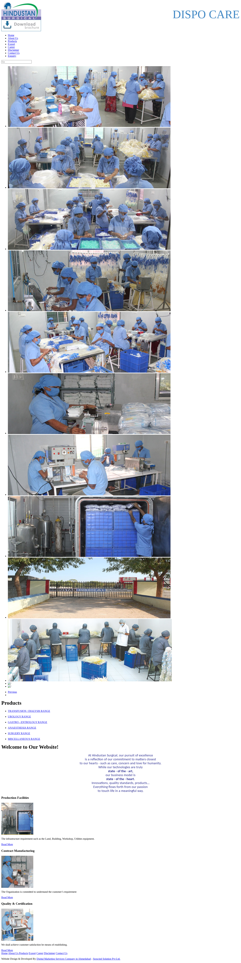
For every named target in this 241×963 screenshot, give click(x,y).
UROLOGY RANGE (19, 716)
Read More (7, 844)
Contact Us (14, 53)
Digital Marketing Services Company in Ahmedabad (64, 958)
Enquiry (12, 56)
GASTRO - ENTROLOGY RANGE (27, 722)
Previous (12, 692)
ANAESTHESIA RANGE (22, 727)
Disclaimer (13, 50)
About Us (13, 38)
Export (11, 44)
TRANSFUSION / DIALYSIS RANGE (29, 711)
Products (12, 41)
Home (11, 35)
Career (11, 47)
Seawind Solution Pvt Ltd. (106, 958)
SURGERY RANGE (19, 733)
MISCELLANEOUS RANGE (24, 739)
